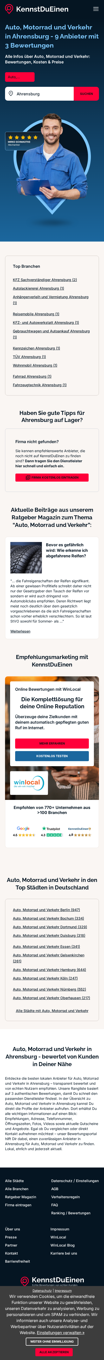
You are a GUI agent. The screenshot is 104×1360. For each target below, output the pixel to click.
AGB (54, 1189)
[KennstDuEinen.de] (36, 9)
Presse (11, 1237)
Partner (11, 1245)
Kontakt (11, 1253)
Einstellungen (87, 1181)
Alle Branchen (16, 1189)
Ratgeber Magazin (20, 1197)
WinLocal (58, 1237)
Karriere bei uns (63, 1253)
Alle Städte (14, 1181)
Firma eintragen (18, 1205)
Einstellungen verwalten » (61, 1332)
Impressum (59, 1229)
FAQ (54, 1205)
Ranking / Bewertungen (70, 1213)
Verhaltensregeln (65, 1197)
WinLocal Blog (62, 1245)
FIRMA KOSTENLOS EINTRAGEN (55, 477)
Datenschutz (61, 1181)
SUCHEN (86, 94)
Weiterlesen (20, 631)
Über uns (12, 1229)
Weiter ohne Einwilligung (52, 1341)
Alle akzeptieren (54, 1352)
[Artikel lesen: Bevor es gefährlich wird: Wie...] (26, 557)
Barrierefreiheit (17, 1261)
